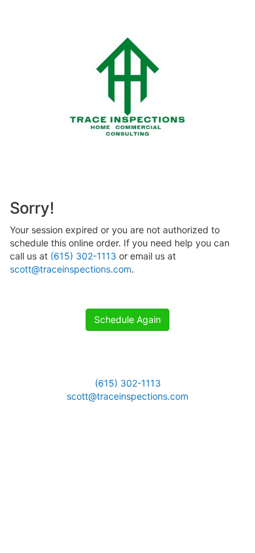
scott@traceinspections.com (70, 269)
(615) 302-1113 (83, 255)
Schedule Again (127, 319)
